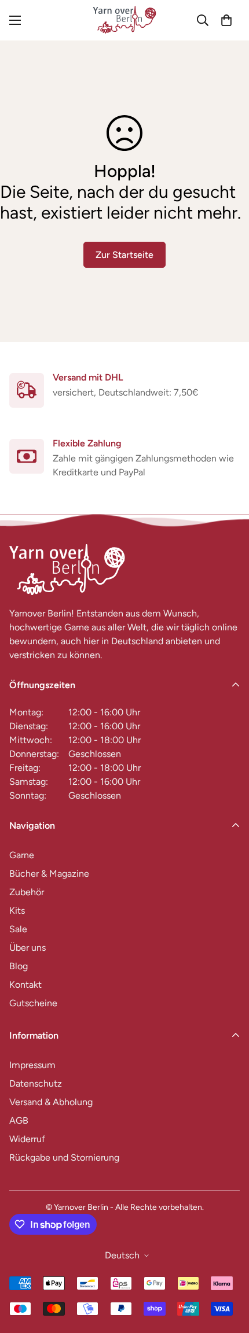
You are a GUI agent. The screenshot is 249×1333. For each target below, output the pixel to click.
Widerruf (27, 1138)
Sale (18, 929)
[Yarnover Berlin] (124, 20)
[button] (226, 20)
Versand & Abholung (51, 1101)
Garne (21, 855)
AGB (18, 1120)
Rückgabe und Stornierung (64, 1157)
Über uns (27, 947)
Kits (17, 910)
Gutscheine (33, 1003)
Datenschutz (35, 1083)
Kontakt (25, 984)
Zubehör (26, 892)
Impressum (32, 1064)
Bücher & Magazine (49, 873)
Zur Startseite (124, 254)
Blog (18, 966)
